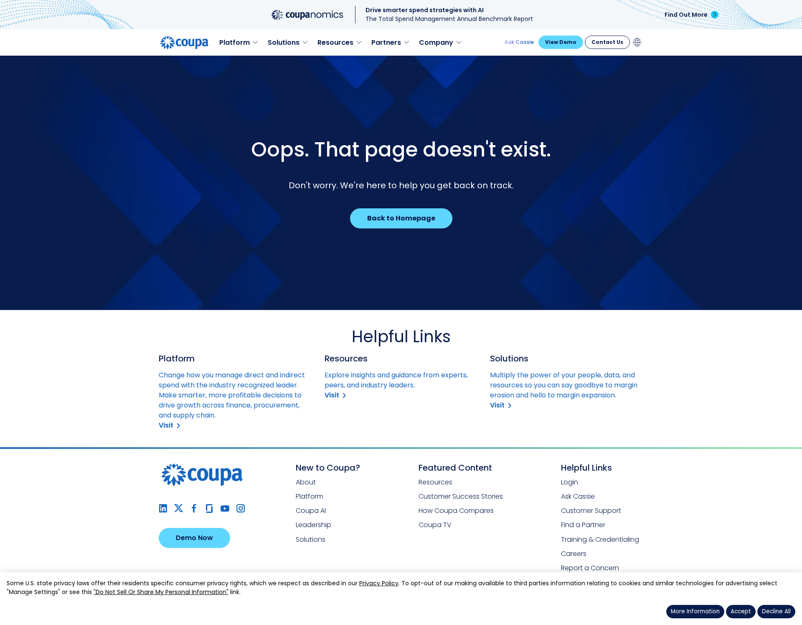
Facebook (194, 508)
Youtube (225, 508)
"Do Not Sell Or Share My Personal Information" (161, 592)
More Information (695, 611)
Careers (573, 553)
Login (569, 482)
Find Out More (686, 14)
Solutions (310, 539)
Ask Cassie (519, 42)
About (306, 482)
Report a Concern (590, 568)
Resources (435, 482)
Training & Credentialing (600, 539)
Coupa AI (311, 510)
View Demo (560, 42)
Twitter (178, 508)
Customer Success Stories (461, 496)
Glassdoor (209, 508)
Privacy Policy (378, 583)
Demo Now (194, 538)
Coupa (13, 61)
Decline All (776, 611)
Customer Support (591, 510)
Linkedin (163, 508)
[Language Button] (637, 42)
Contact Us (607, 42)
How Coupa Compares (456, 510)
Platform (309, 496)
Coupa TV (435, 525)
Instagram (240, 508)
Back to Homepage (401, 218)
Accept (741, 611)
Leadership (313, 525)
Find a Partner (583, 525)
